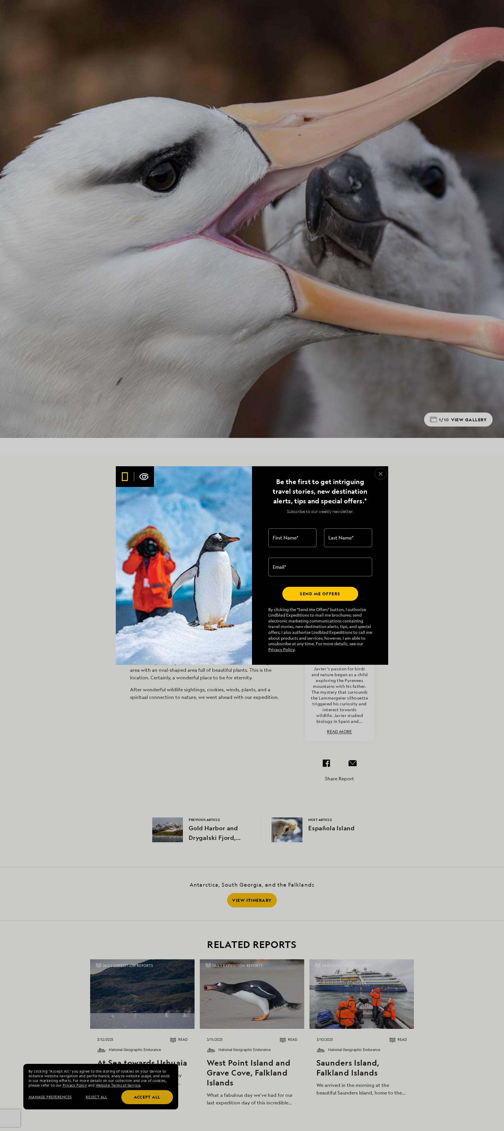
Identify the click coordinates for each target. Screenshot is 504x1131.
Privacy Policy (281, 649)
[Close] (380, 474)
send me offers (320, 593)
